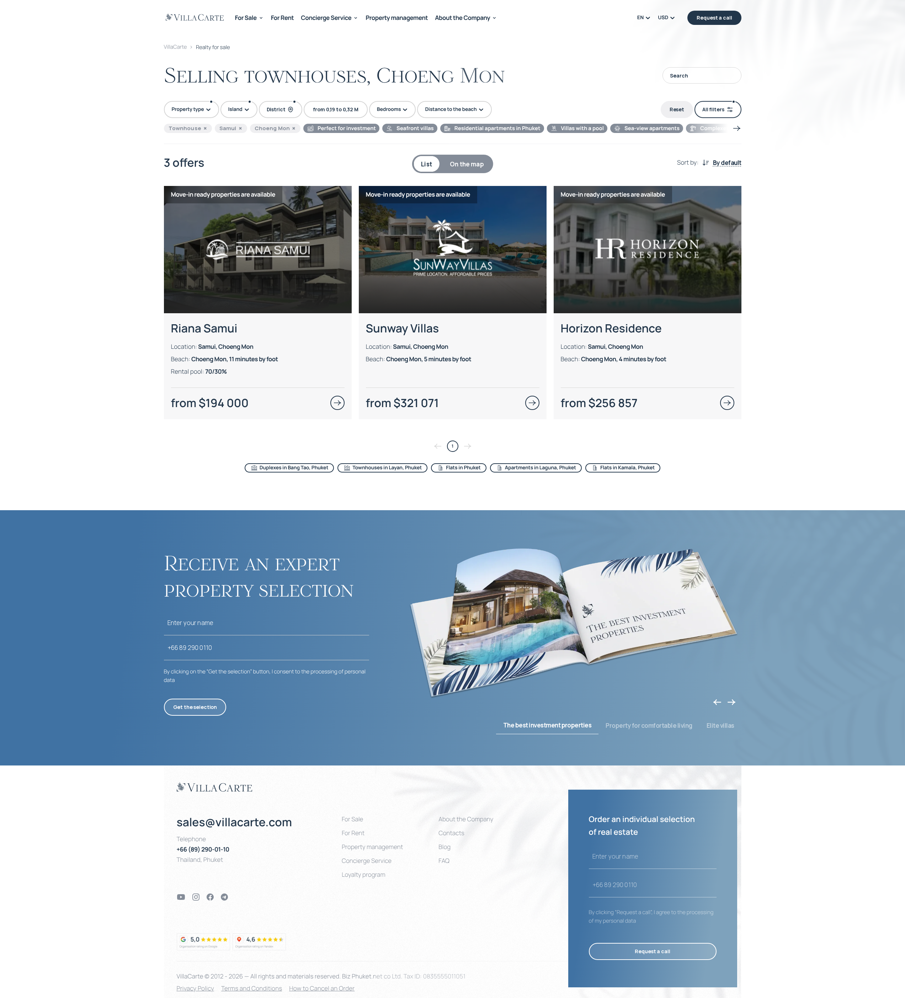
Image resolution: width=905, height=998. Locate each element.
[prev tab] (717, 702)
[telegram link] (224, 897)
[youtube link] (181, 897)
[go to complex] (337, 403)
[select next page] (467, 446)
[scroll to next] (736, 128)
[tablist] (452, 164)
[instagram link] (195, 897)
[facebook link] (210, 897)
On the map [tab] (467, 164)
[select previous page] (437, 446)
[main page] (195, 17)
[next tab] (731, 702)
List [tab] (426, 164)
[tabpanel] (452, 326)
